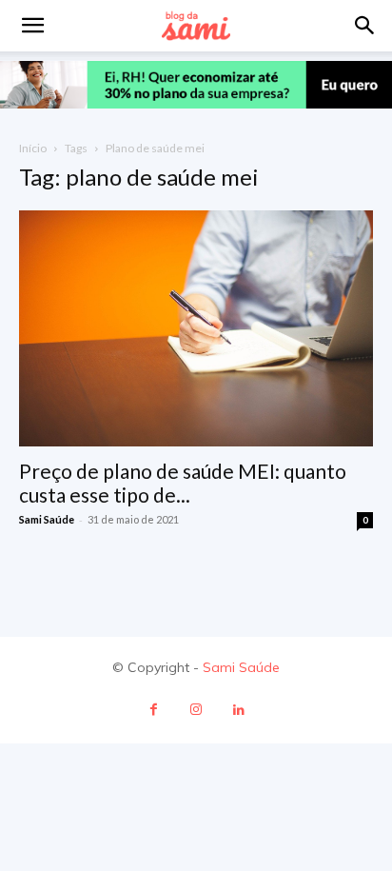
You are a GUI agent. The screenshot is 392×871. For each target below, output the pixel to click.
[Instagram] (196, 709)
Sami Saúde (46, 519)
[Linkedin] (239, 709)
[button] (365, 25)
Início (33, 148)
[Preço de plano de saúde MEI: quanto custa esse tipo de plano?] (196, 328)
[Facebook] (153, 709)
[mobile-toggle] (32, 25)
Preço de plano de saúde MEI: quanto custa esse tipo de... (182, 482)
